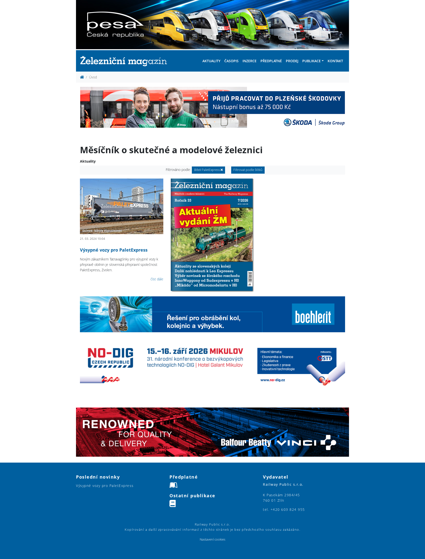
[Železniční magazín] (125, 61)
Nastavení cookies (212, 539)
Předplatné (271, 61)
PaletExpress (207, 170)
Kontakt (335, 61)
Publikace (311, 61)
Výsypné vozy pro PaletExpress (114, 250)
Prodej (292, 61)
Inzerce (250, 61)
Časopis (231, 61)
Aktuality (211, 61)
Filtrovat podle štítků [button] (247, 170)
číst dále (157, 279)
